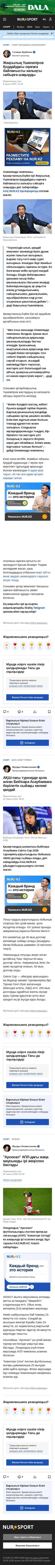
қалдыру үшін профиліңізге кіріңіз (26, 686)
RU (44, 19)
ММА (29, 27)
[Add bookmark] (49, 711)
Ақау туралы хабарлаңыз (27, 1537)
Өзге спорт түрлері (21, 760)
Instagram (30, 743)
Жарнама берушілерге (27, 1545)
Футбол (20, 27)
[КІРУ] (50, 19)
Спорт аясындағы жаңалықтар (29, 45)
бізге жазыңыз (39, 623)
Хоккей (46, 27)
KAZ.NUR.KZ (11, 191)
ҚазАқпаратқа (29, 191)
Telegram (39, 607)
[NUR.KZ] (27, 19)
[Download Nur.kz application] (27, 7)
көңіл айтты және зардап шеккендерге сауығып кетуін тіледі (26, 576)
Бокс (37, 27)
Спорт (6, 27)
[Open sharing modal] (34, 711)
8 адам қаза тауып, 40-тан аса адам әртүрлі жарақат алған (23, 474)
